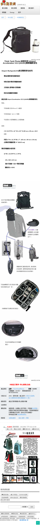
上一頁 (10, 429)
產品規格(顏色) (21, 414)
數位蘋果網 (5, 513)
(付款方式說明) (30, 396)
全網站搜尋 (12, 418)
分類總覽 (24, 497)
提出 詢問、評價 (23, 418)
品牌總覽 (5, 497)
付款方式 (27, 429)
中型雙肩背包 (20, 17)
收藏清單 (24, 513)
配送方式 (36, 429)
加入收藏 (18, 429)
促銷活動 (5, 494)
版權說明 (22, 516)
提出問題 (34, 408)
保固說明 (5, 516)
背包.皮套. (10, 17)
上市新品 (14, 494)
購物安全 (14, 516)
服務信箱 (23, 520)
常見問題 (31, 516)
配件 (3, 17)
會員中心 (32, 513)
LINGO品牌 (23, 494)
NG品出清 (15, 497)
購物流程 (15, 513)
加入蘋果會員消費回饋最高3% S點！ (20, 398)
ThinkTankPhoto (18, 389)
